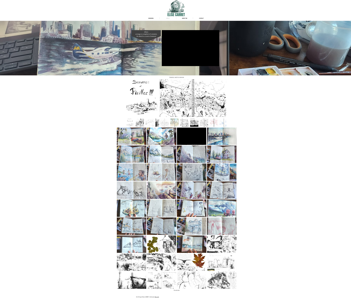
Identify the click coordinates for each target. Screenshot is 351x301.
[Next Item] (155, 98)
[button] (131, 136)
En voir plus (177, 290)
